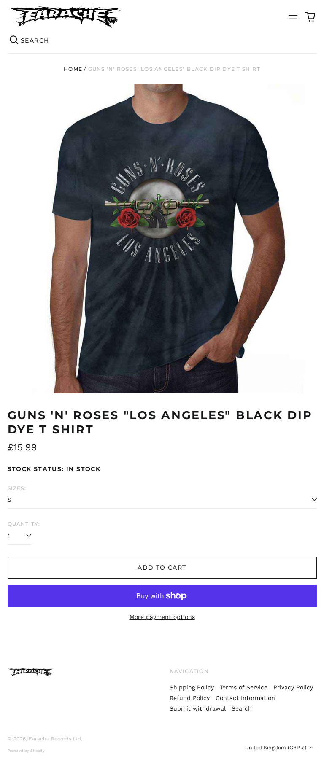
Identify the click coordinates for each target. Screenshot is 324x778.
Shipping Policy (192, 687)
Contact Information (245, 698)
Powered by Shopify (26, 750)
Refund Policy (190, 698)
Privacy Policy (293, 687)
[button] (310, 17)
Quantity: (24, 524)
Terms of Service (243, 687)
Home (73, 69)
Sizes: (17, 488)
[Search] (14, 40)
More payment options (162, 617)
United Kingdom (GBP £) (276, 748)
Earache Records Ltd (55, 739)
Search (242, 708)
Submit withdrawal (198, 708)
